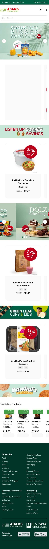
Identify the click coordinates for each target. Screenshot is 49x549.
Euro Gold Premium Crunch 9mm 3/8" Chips (8, 422)
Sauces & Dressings (10, 471)
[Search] (3, 18)
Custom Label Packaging (37, 503)
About (4, 493)
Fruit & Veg (31, 477)
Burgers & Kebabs (34, 461)
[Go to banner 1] (20, 56)
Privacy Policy (7, 510)
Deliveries (6, 500)
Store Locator (7, 503)
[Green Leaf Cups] (24, 312)
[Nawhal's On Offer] (24, 390)
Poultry (5, 461)
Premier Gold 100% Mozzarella (23, 422)
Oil (28, 468)
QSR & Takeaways (34, 493)
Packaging (31, 464)
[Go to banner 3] (24, 56)
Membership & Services (11, 497)
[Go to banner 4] (26, 56)
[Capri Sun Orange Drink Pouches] (24, 41)
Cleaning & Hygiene (10, 481)
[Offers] (24, 131)
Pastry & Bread (33, 471)
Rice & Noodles (8, 474)
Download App (41, 2)
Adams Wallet (32, 513)
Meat (4, 464)
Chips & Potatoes (34, 455)
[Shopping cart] (40, 10)
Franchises (31, 500)
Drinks (4, 458)
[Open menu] (46, 10)
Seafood (5, 477)
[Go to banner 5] (29, 56)
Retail (29, 506)
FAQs (4, 506)
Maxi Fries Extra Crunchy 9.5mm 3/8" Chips (36, 422)
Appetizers (6, 484)
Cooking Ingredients (35, 481)
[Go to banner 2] (22, 56)
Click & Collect (32, 510)
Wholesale (31, 497)
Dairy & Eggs (32, 458)
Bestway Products (34, 484)
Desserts (5, 468)
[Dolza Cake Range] (24, 221)
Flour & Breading (33, 474)
